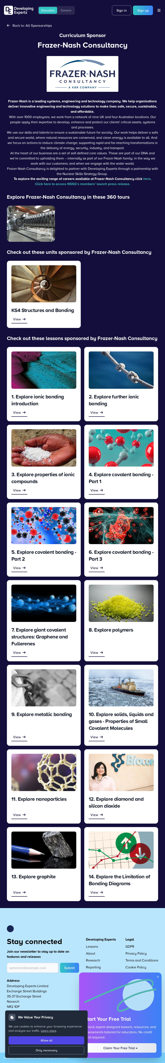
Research (93, 960)
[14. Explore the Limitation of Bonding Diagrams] (121, 850)
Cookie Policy (135, 967)
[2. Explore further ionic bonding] (121, 370)
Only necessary (46, 1050)
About (90, 953)
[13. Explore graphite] (43, 850)
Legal (129, 939)
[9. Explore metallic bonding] (43, 688)
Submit (69, 967)
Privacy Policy (136, 953)
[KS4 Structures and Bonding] (43, 284)
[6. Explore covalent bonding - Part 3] (121, 525)
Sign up (143, 10)
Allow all (46, 1040)
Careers (66, 10)
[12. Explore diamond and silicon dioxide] (121, 772)
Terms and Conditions (141, 960)
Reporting (93, 967)
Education (48, 10)
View (17, 319)
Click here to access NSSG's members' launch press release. (82, 183)
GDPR (129, 946)
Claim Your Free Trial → (120, 1048)
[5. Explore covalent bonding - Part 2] (43, 525)
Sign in (121, 10)
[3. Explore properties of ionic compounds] (43, 448)
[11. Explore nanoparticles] (43, 772)
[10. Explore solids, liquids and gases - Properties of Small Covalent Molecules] (121, 688)
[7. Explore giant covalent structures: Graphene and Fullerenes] (43, 603)
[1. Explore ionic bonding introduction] (43, 370)
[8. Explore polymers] (121, 603)
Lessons (92, 946)
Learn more (48, 1031)
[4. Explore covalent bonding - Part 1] (121, 448)
